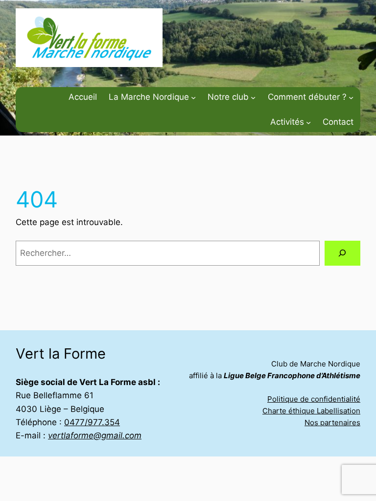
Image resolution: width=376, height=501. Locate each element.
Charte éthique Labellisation (311, 410)
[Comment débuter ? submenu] (351, 96)
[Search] (342, 253)
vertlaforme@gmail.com (94, 435)
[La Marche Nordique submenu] (193, 96)
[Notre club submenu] (253, 96)
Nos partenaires (332, 422)
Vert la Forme (61, 353)
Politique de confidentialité (313, 399)
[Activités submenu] (308, 121)
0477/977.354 (92, 422)
